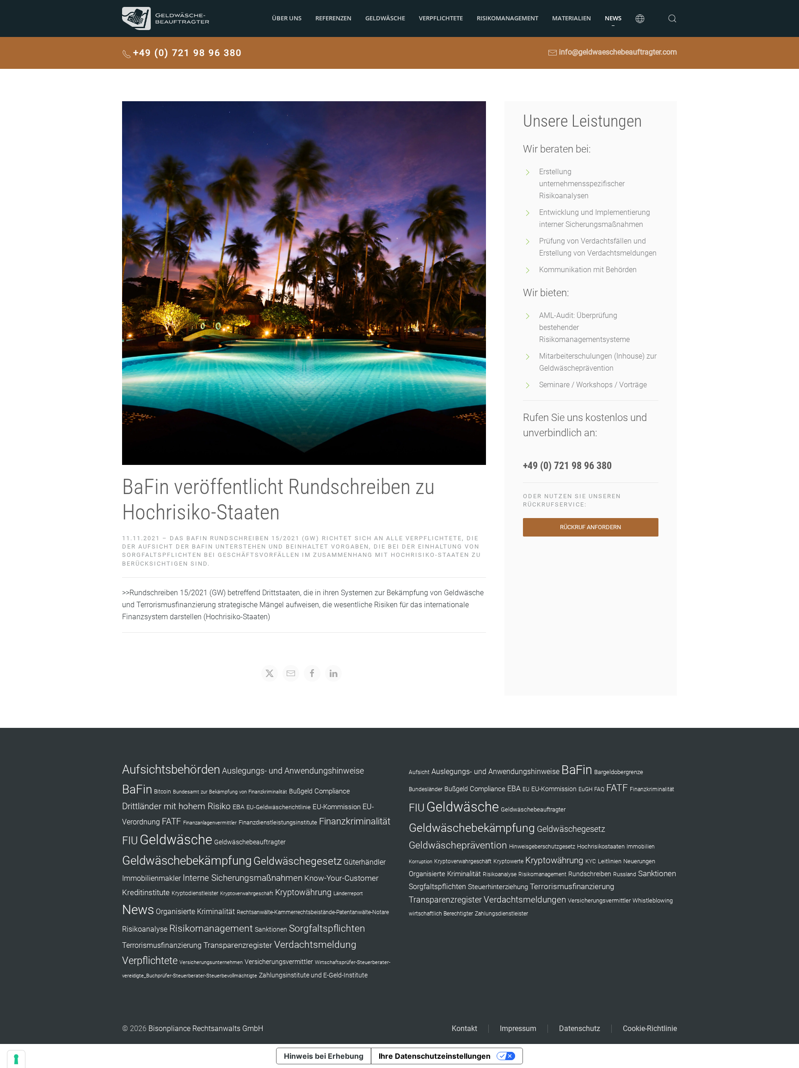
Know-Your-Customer (341, 878)
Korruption (420, 862)
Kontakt (464, 1028)
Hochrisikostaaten (601, 846)
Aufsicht (419, 772)
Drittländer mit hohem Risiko (176, 806)
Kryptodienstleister (195, 893)
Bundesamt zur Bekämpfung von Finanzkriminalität (230, 792)
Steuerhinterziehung (498, 887)
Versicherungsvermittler (279, 961)
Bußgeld (301, 791)
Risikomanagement (211, 928)
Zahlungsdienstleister (501, 913)
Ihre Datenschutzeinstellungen (435, 1056)
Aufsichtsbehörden (171, 769)
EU (525, 789)
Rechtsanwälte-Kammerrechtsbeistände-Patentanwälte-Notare (313, 912)
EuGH (585, 789)
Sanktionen (271, 929)
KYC (590, 861)
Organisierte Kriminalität (195, 911)
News (613, 18)
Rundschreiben (589, 874)
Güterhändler (365, 862)
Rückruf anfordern (590, 527)
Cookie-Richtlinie (650, 1028)
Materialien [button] (571, 18)
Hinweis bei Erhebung (323, 1056)
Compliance (332, 791)
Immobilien (641, 846)
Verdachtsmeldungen (525, 899)
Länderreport (348, 894)
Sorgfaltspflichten (327, 928)
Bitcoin (162, 791)
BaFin (137, 789)
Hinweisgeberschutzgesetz (542, 846)
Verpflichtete (441, 18)
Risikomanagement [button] (507, 18)
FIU (130, 841)
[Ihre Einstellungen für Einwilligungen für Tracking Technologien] (16, 1059)
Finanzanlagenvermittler (210, 823)
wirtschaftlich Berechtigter (441, 913)
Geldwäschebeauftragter (250, 842)
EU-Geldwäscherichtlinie (278, 807)
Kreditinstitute (146, 892)
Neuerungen (639, 861)
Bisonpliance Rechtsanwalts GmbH (205, 1028)
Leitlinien (609, 861)
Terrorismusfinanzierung (162, 945)
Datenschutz (579, 1028)
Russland (624, 874)
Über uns (286, 18)
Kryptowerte (508, 861)
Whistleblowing (653, 900)
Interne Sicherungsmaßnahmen (242, 878)
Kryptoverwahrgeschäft (246, 894)
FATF (171, 821)
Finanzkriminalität (354, 821)
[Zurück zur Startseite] (165, 18)
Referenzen (333, 18)
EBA (239, 807)
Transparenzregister (237, 945)
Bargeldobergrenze (618, 772)
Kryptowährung (303, 892)
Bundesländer (426, 789)
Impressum (518, 1028)
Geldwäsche (385, 18)
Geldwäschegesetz (297, 861)
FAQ (599, 789)
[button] (640, 18)
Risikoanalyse (144, 929)
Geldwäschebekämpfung (187, 860)
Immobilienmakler (151, 878)
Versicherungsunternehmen (211, 962)
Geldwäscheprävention (458, 845)
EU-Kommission (337, 807)
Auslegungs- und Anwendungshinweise (293, 770)
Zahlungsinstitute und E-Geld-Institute (313, 975)
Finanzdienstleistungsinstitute (278, 822)
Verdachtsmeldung (315, 944)
